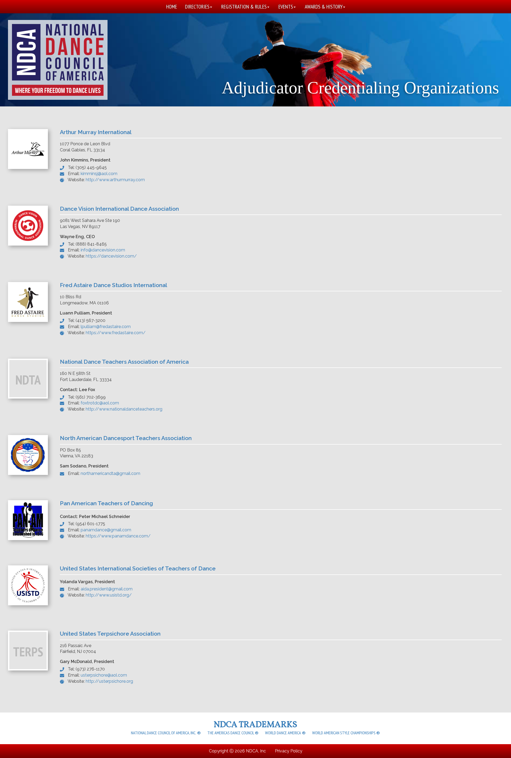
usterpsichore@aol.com (104, 675)
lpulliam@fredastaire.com (106, 326)
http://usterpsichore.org (109, 681)
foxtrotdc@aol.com (100, 402)
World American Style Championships (346, 734)
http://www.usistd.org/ (109, 595)
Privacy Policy (288, 750)
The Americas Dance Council (233, 734)
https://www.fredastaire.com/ (116, 332)
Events (285, 6)
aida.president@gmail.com (107, 588)
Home (171, 6)
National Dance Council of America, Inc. (166, 734)
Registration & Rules (244, 6)
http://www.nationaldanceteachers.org (124, 409)
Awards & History (324, 6)
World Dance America (285, 734)
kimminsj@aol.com (99, 173)
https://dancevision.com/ (111, 256)
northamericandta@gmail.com (110, 473)
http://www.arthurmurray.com (115, 179)
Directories (197, 6)
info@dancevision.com (103, 249)
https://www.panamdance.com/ (118, 536)
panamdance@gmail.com (106, 529)
